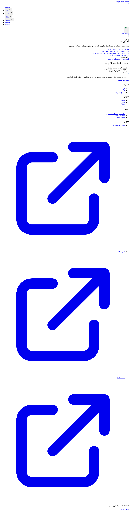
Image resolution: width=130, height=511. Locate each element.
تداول (7, 17)
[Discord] (118, 81)
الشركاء (7, 24)
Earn (123, 102)
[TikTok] (122, 81)
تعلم (7, 10)
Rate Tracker (121, 117)
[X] (128, 81)
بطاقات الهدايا (112, 59)
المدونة (7, 22)
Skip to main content (122, 2)
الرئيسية (7, 7)
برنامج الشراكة (120, 92)
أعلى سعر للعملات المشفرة (116, 114)
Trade (123, 104)
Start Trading (125, 34)
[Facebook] (127, 81)
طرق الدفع (120, 59)
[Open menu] (128, 36)
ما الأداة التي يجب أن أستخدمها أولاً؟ (115, 70)
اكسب (7, 13)
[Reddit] (125, 81)
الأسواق (8, 20)
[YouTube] (120, 81)
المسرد (126, 59)
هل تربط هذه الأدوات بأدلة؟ (118, 72)
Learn (123, 100)
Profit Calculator (120, 115)
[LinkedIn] (123, 81)
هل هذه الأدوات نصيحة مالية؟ (117, 68)
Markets (122, 106)
